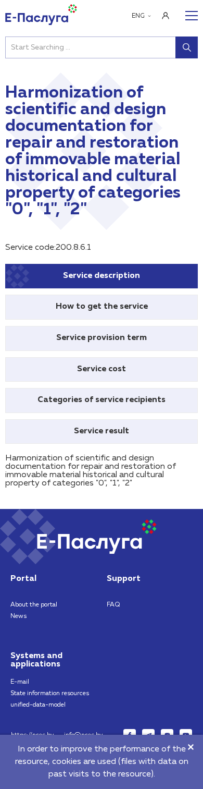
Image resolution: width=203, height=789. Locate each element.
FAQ (113, 605)
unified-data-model (38, 705)
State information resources (49, 693)
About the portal (33, 605)
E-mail (19, 682)
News (18, 616)
